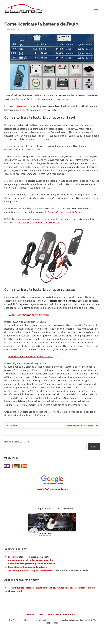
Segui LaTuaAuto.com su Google (52, 489)
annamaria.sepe (31, 29)
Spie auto (13, 556)
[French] (11, 465)
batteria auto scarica (25, 106)
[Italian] (20, 465)
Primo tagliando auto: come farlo (82, 425)
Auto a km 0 (11, 425)
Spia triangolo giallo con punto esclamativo (30, 570)
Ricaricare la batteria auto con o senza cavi (39, 222)
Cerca (94, 446)
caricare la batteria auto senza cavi (26, 297)
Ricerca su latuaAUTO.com (17, 441)
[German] (16, 465)
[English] (6, 465)
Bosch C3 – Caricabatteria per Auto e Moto (30, 356)
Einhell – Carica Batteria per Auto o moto (28, 314)
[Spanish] (25, 465)
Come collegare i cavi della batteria (65, 212)
